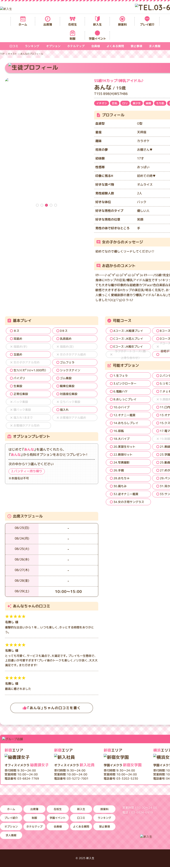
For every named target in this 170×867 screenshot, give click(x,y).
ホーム (22, 24)
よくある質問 (115, 46)
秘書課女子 (27, 765)
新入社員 (74, 765)
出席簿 (47, 24)
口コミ (14, 46)
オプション (53, 46)
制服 (72, 38)
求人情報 (154, 46)
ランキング (32, 46)
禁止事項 (136, 46)
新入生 (97, 24)
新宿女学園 (123, 765)
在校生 (72, 24)
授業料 (122, 24)
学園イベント (97, 38)
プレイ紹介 (147, 24)
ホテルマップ (76, 46)
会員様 (95, 46)
